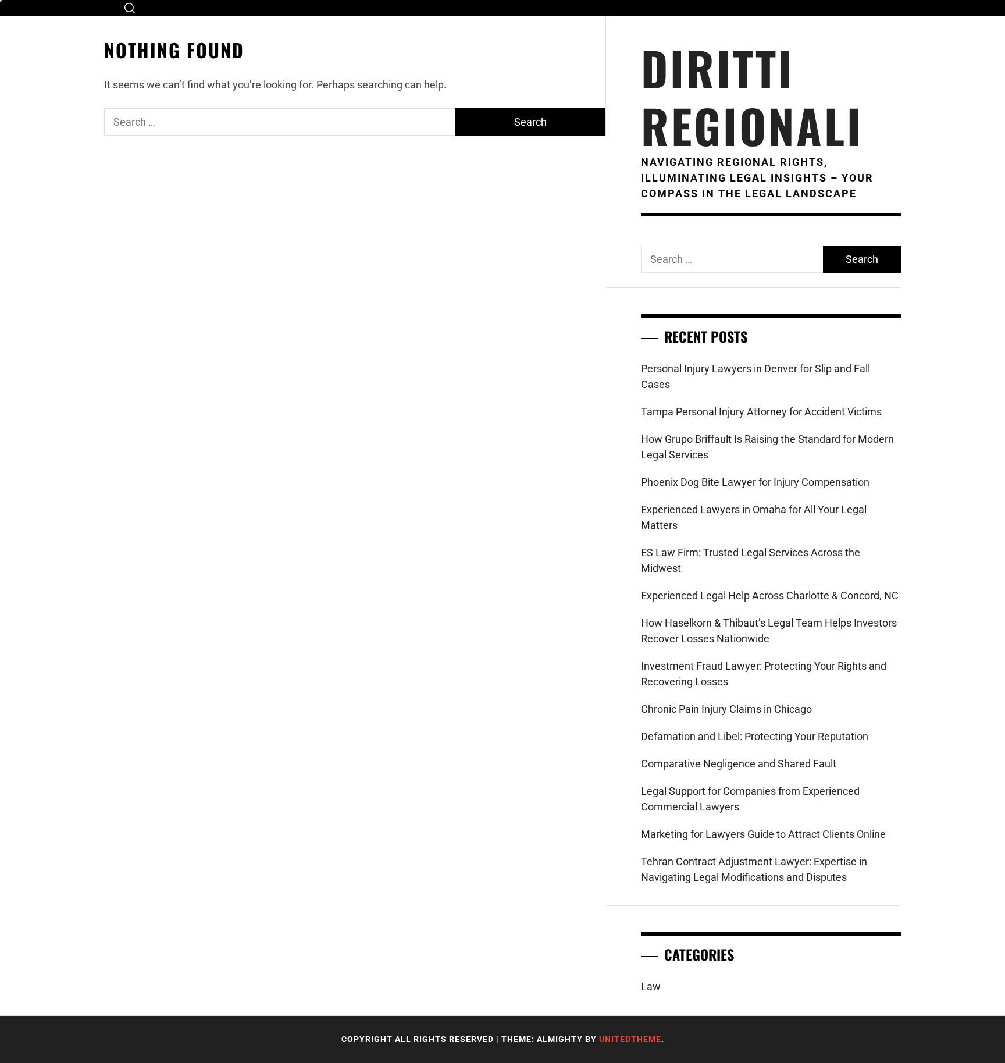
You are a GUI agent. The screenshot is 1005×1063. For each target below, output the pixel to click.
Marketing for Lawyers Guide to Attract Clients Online (763, 834)
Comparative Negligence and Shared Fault (738, 764)
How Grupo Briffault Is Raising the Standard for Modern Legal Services (767, 447)
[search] (130, 8)
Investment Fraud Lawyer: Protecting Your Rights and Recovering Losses (763, 674)
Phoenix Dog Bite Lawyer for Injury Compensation (755, 482)
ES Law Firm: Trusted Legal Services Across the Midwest (750, 560)
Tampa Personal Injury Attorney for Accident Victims (761, 412)
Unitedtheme (630, 1039)
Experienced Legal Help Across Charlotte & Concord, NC (770, 595)
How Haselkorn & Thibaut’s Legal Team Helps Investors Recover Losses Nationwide (769, 631)
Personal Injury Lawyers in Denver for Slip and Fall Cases (755, 376)
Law (651, 986)
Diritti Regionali (752, 96)
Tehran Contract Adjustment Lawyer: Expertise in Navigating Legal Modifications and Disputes (754, 869)
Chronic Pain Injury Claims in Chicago (726, 709)
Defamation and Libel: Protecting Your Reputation (754, 736)
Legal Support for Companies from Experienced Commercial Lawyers (750, 799)
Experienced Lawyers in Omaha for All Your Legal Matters (754, 517)
